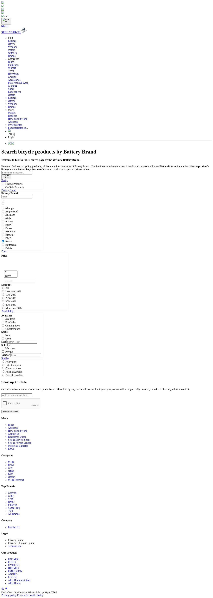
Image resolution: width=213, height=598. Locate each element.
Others (11, 94)
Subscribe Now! (10, 411)
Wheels (12, 67)
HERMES (13, 568)
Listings (12, 40)
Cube (11, 495)
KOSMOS (13, 559)
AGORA (13, 574)
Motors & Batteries (18, 445)
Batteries (12, 115)
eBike (11, 470)
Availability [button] (7, 311)
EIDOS (12, 562)
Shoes (11, 88)
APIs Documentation (19, 580)
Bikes (11, 61)
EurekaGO (13, 527)
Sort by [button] (5, 358)
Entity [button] (4, 180)
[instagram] (2, 589)
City (10, 467)
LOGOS (12, 577)
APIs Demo (14, 583)
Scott (10, 498)
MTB (11, 461)
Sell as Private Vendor (19, 442)
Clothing (12, 85)
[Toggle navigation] (6, 21)
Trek (10, 510)
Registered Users (17, 436)
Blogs (11, 424)
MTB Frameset (16, 479)
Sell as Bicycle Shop (19, 439)
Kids (10, 473)
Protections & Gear (18, 82)
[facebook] (6, 589)
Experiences (14, 91)
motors (11, 49)
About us (13, 121)
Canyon (12, 492)
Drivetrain (13, 73)
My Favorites (15, 124)
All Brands (13, 513)
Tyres (11, 70)
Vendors (12, 46)
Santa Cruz (14, 507)
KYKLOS (13, 565)
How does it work (17, 118)
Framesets (13, 64)
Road (11, 464)
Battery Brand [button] (8, 190)
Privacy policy (8, 595)
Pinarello (12, 504)
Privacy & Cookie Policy (30, 595)
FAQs (11, 448)
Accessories (14, 79)
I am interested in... (18, 127)
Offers (11, 43)
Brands (11, 55)
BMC (11, 501)
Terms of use (14, 546)
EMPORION (15, 571)
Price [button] (4, 251)
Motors (11, 112)
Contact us (13, 433)
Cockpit (12, 76)
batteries (12, 52)
